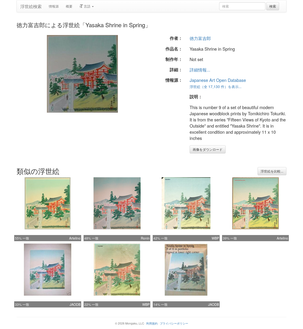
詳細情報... (200, 70)
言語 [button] (87, 6)
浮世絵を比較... (272, 171)
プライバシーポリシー (174, 323)
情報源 (54, 6)
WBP (215, 238)
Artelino (74, 238)
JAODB (75, 304)
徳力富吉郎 (200, 38)
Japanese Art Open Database (218, 80)
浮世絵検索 (31, 6)
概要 (69, 6)
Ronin (145, 238)
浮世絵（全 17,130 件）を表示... (215, 86)
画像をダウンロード (208, 149)
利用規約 (152, 323)
